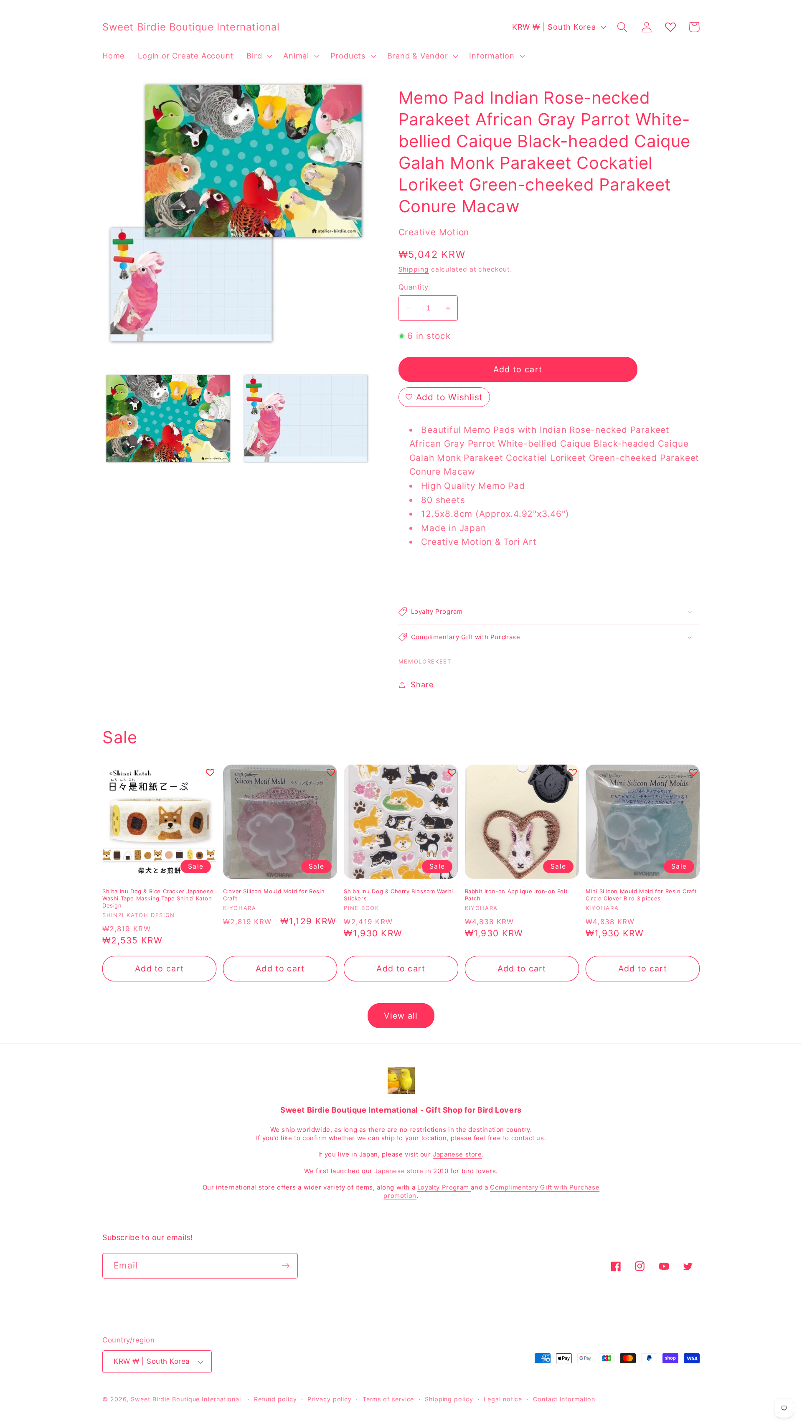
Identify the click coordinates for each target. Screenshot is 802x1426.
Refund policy (275, 1399)
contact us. (528, 1138)
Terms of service (388, 1399)
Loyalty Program (444, 1187)
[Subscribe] (285, 1266)
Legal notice (503, 1399)
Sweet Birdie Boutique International (186, 1399)
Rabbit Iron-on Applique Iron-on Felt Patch (516, 895)
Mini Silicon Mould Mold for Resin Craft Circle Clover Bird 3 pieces (641, 895)
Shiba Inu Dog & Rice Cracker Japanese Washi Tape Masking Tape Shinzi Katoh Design (157, 898)
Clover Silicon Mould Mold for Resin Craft (274, 895)
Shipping (413, 269)
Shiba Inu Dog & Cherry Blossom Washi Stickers (398, 895)
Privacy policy (329, 1399)
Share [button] (422, 684)
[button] (258, 56)
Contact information (564, 1399)
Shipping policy (449, 1399)
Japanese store (457, 1154)
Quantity (413, 287)
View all (401, 1016)
